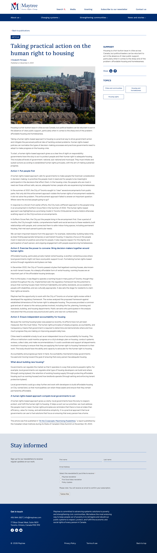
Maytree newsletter (69, 477)
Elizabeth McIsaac (19, 60)
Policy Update (67, 482)
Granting (88, 9)
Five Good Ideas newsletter (72, 480)
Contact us (141, 9)
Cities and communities (113, 88)
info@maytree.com (32, 517)
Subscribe (64, 494)
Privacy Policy (70, 543)
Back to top (141, 543)
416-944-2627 (17, 517)
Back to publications (20, 30)
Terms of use (92, 543)
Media (73, 9)
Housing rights (113, 97)
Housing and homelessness (136, 89)
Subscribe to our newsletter (114, 9)
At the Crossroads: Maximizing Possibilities (57, 421)
